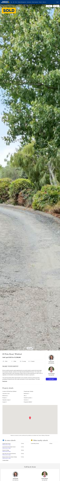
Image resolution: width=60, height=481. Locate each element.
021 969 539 (51, 375)
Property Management (22, 2)
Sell (13, 2)
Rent (16, 2)
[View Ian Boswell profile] (51, 357)
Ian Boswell (51, 361)
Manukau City (6, 5)
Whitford (12, 5)
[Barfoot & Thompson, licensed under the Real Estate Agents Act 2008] (5, 1)
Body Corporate (35, 2)
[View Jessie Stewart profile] (51, 369)
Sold (2, 5)
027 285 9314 (51, 363)
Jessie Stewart (51, 373)
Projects (40, 2)
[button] (30, 418)
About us (44, 2)
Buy (11, 2)
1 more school (5, 460)
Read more (4, 381)
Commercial (29, 2)
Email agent (51, 379)
